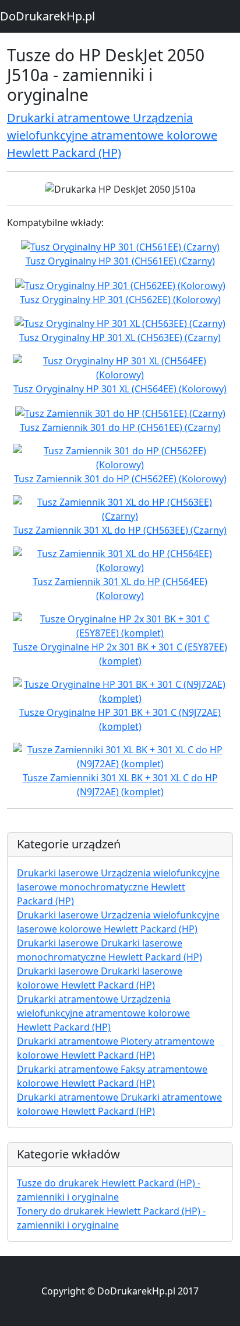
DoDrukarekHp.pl (47, 16)
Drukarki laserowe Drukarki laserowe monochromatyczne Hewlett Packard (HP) (109, 950)
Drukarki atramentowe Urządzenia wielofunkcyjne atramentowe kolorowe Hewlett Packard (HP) (112, 135)
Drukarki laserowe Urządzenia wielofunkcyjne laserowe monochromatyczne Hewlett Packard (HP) (118, 886)
